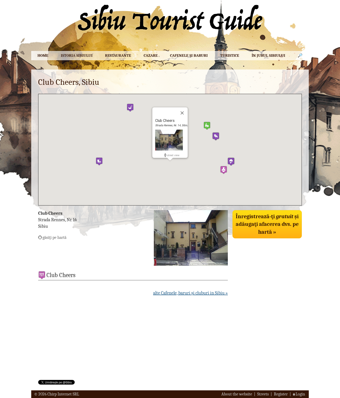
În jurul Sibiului (268, 55)
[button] (207, 125)
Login (300, 394)
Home (42, 55)
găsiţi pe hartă (54, 237)
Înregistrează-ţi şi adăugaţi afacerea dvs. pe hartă (267, 224)
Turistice (229, 55)
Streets (263, 394)
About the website (236, 394)
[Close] (182, 112)
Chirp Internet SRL (63, 394)
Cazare (151, 55)
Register (281, 394)
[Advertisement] (267, 273)
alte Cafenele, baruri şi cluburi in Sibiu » (190, 293)
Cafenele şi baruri (189, 55)
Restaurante (118, 55)
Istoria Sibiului (77, 55)
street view (173, 155)
